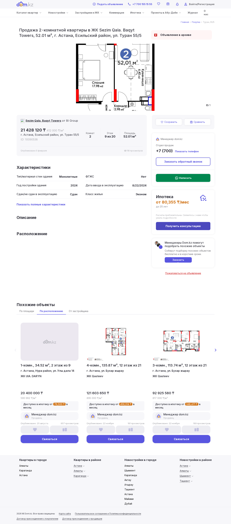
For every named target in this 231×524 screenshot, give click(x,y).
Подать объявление (110, 4)
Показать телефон (187, 151)
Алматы (23, 465)
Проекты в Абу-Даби (164, 12)
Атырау (128, 484)
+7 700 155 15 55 (142, 4)
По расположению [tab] (51, 311)
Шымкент (129, 470)
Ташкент (129, 489)
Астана (23, 475)
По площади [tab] (26, 311)
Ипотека (135, 12)
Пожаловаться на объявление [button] (183, 273)
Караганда (25, 470)
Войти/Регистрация (201, 4)
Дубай (128, 503)
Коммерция (116, 12)
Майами (129, 498)
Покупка (196, 22)
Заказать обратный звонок (183, 161)
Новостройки (56, 12)
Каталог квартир (27, 12)
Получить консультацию (183, 226)
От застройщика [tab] (78, 311)
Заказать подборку (178, 260)
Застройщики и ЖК (87, 12)
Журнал (193, 12)
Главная (185, 22)
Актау (127, 479)
